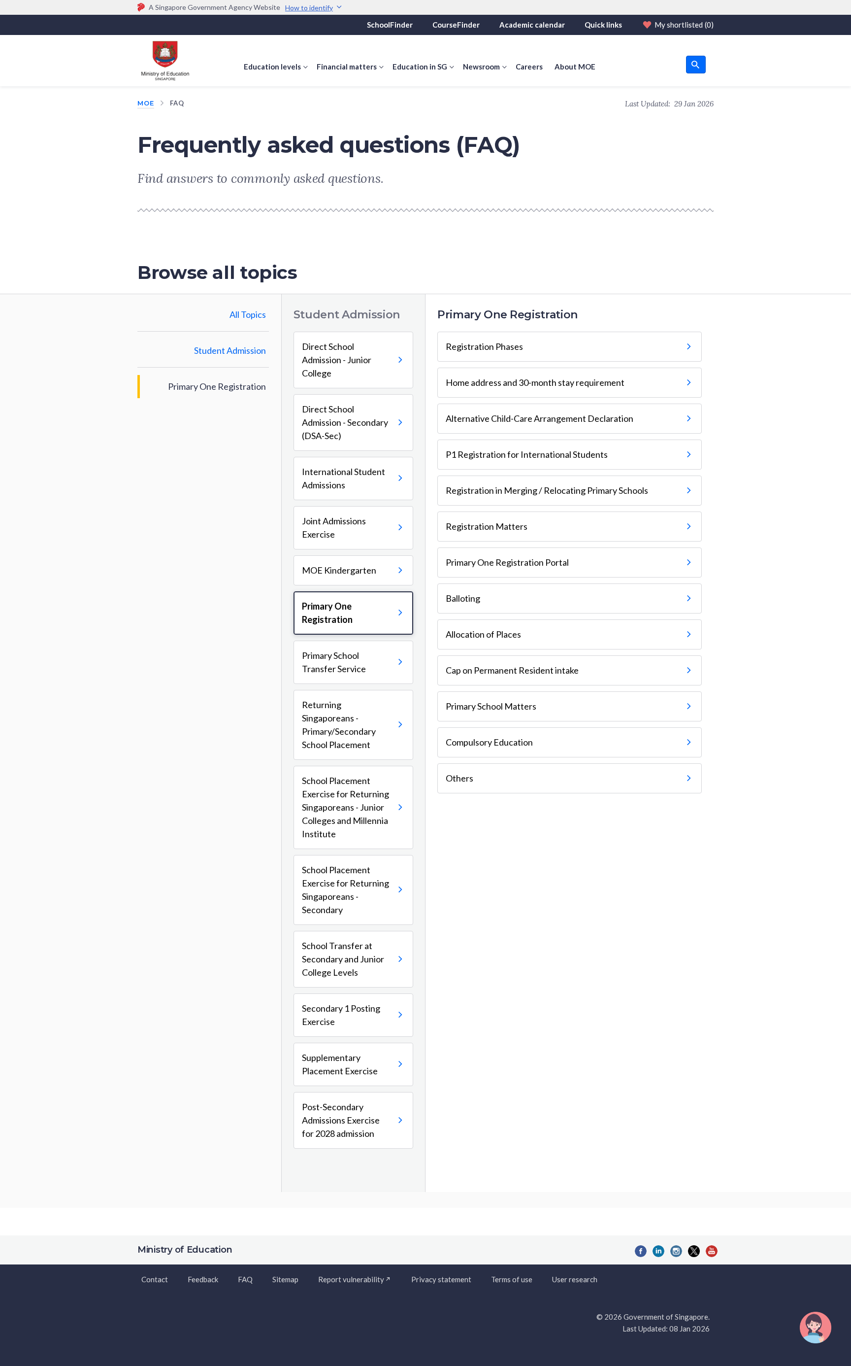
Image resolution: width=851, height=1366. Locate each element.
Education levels (272, 66)
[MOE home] (163, 60)
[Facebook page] (641, 1251)
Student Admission (230, 350)
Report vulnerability (351, 1279)
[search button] (696, 64)
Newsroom (481, 66)
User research (574, 1279)
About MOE (575, 66)
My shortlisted (684, 24)
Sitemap (285, 1279)
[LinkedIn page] (658, 1251)
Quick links (603, 24)
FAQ (245, 1279)
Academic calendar (532, 24)
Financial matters (347, 66)
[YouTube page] (712, 1251)
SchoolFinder (390, 24)
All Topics (247, 314)
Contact (154, 1279)
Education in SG (420, 66)
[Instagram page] (676, 1251)
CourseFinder (456, 24)
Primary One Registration (217, 386)
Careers (529, 66)
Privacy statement (441, 1279)
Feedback (203, 1279)
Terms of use (511, 1279)
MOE (145, 103)
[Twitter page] (694, 1251)
